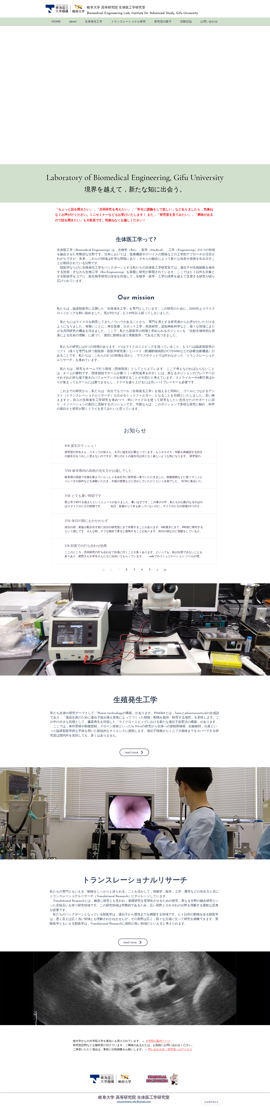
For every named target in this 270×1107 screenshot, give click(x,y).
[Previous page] (111, 570)
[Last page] (165, 570)
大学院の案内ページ (157, 1041)
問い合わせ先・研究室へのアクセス (170, 1049)
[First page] (103, 570)
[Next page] (157, 570)
